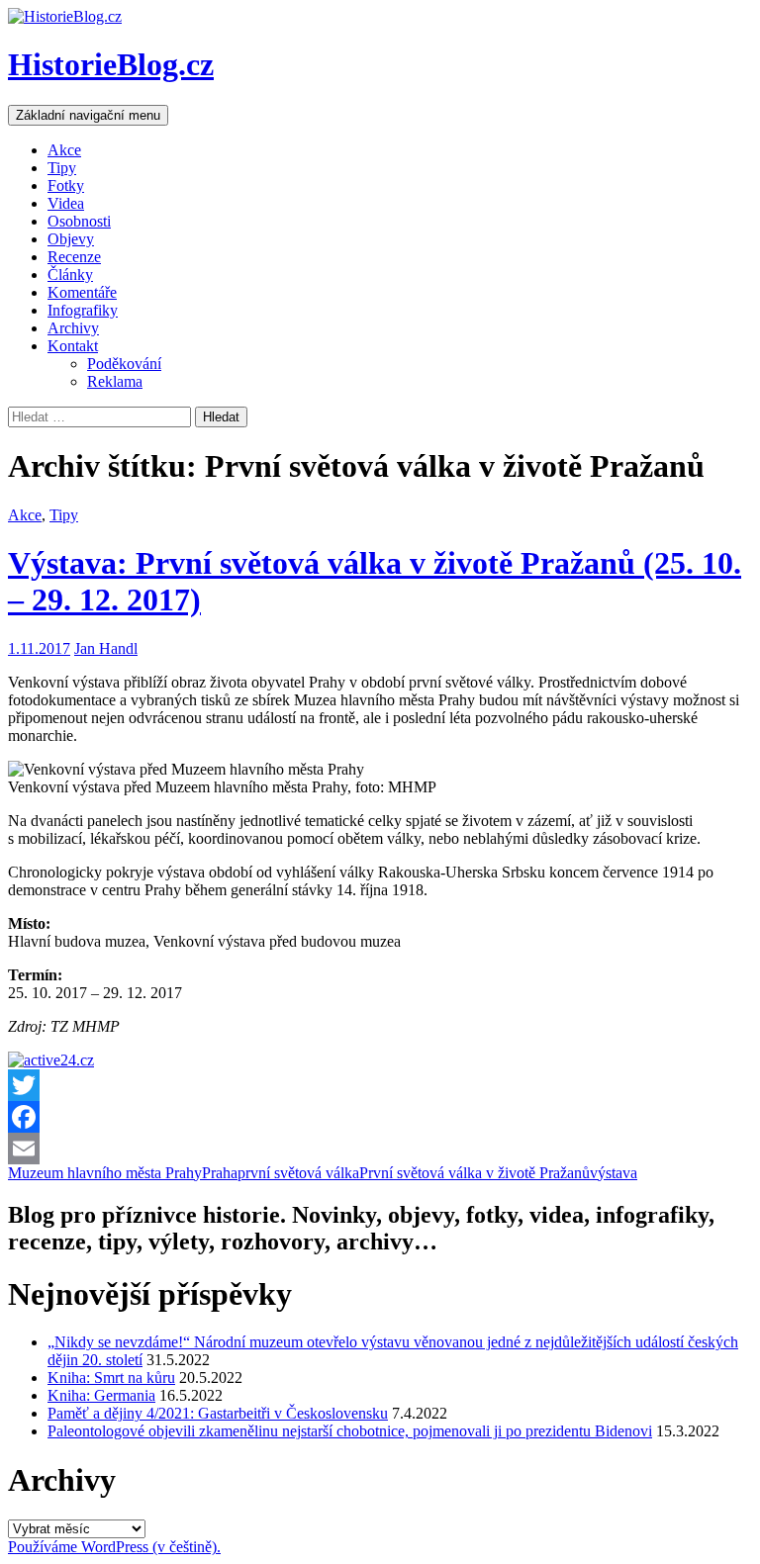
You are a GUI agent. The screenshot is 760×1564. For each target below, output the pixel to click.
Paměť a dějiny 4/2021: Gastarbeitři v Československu (218, 1413)
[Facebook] (380, 1117)
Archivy (73, 328)
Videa (66, 203)
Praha (220, 1172)
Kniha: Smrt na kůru (111, 1377)
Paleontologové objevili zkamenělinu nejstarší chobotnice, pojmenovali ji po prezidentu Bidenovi (350, 1431)
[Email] (380, 1148)
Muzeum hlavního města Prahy (105, 1172)
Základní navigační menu (88, 115)
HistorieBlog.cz (111, 64)
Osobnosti (79, 221)
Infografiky (83, 310)
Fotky (66, 185)
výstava (613, 1172)
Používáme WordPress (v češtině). (114, 1546)
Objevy (71, 238)
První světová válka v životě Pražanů (474, 1172)
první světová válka (298, 1172)
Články (70, 274)
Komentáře (82, 292)
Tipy (62, 167)
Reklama (114, 381)
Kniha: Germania (101, 1395)
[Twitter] (380, 1085)
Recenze (74, 256)
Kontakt (73, 345)
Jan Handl (106, 648)
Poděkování (124, 363)
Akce (64, 149)
